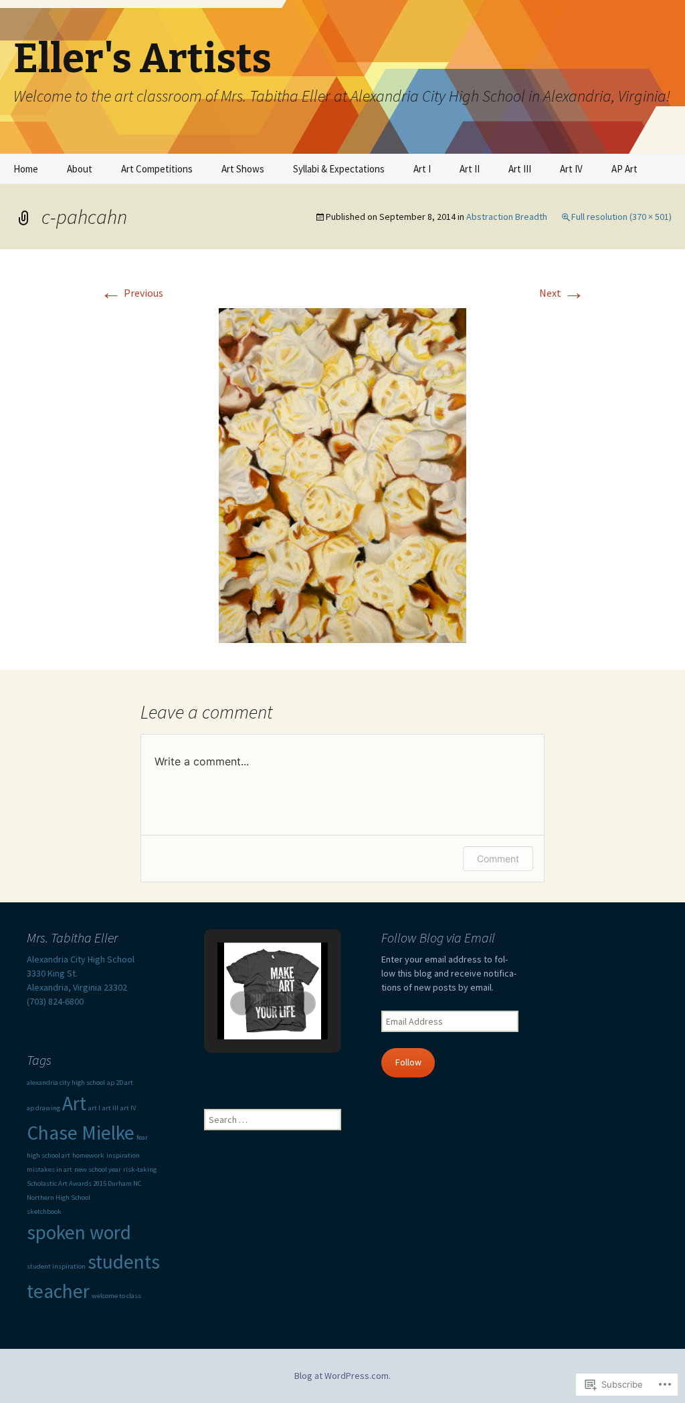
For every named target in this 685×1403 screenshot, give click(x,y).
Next (562, 292)
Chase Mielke (80, 1132)
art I (94, 1108)
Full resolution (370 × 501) (621, 217)
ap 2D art (120, 1082)
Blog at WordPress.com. (342, 1376)
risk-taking (140, 1169)
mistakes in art (49, 1169)
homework (88, 1155)
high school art (48, 1155)
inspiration (123, 1155)
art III (110, 1108)
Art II (470, 168)
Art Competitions (157, 168)
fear (142, 1137)
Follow (408, 1062)
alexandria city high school (66, 1082)
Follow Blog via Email (438, 937)
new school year (97, 1169)
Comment (498, 858)
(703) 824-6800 (55, 1001)
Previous (131, 292)
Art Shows (242, 168)
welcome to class (116, 1295)
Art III (519, 168)
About (79, 168)
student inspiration (56, 1266)
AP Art (624, 168)
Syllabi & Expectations (339, 168)
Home (25, 168)
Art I (422, 168)
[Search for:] (660, 169)
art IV (128, 1108)
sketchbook (44, 1211)
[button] (242, 1003)
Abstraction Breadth (506, 217)
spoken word (79, 1232)
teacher (58, 1291)
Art (74, 1103)
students (124, 1261)
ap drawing (43, 1108)
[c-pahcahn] (342, 474)
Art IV (571, 168)
